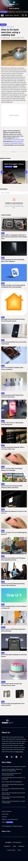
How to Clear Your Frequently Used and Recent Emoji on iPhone (13, 793)
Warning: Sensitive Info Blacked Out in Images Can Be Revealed (13, 801)
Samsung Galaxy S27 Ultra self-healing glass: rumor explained (12, 260)
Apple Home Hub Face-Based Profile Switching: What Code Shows (11, 486)
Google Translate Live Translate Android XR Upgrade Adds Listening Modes (13, 286)
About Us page (19, 751)
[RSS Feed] (21, 757)
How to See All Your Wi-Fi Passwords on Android (14, 766)
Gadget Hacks (12, 11)
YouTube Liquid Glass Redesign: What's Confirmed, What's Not (12, 448)
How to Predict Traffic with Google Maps (12, 781)
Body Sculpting (14, 8)
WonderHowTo (4, 11)
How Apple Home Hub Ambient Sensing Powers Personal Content (13, 320)
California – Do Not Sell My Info (9, 819)
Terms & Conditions (7, 811)
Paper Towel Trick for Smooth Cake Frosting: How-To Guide (11, 684)
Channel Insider (11, 850)
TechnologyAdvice (16, 842)
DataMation (21, 846)
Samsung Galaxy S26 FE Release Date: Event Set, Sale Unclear (12, 396)
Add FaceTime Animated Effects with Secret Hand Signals (13, 785)
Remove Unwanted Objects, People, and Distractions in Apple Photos (12, 770)
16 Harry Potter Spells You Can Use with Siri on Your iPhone (13, 778)
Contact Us (4, 816)
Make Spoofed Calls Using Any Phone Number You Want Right (13, 797)
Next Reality (19, 11)
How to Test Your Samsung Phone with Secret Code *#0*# (13, 789)
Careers (7, 822)
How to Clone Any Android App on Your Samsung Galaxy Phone (11, 774)
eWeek (14, 846)
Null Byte (25, 11)
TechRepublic (7, 846)
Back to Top (5, 831)
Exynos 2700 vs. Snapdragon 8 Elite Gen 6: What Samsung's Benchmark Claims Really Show (14, 236)
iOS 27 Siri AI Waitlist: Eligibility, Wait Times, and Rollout (12, 368)
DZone (19, 850)
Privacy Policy (5, 814)
